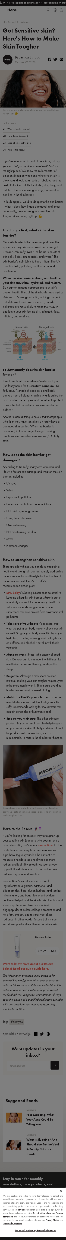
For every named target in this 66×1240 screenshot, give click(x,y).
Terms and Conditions (12, 1224)
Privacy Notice (25, 1210)
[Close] (61, 1191)
